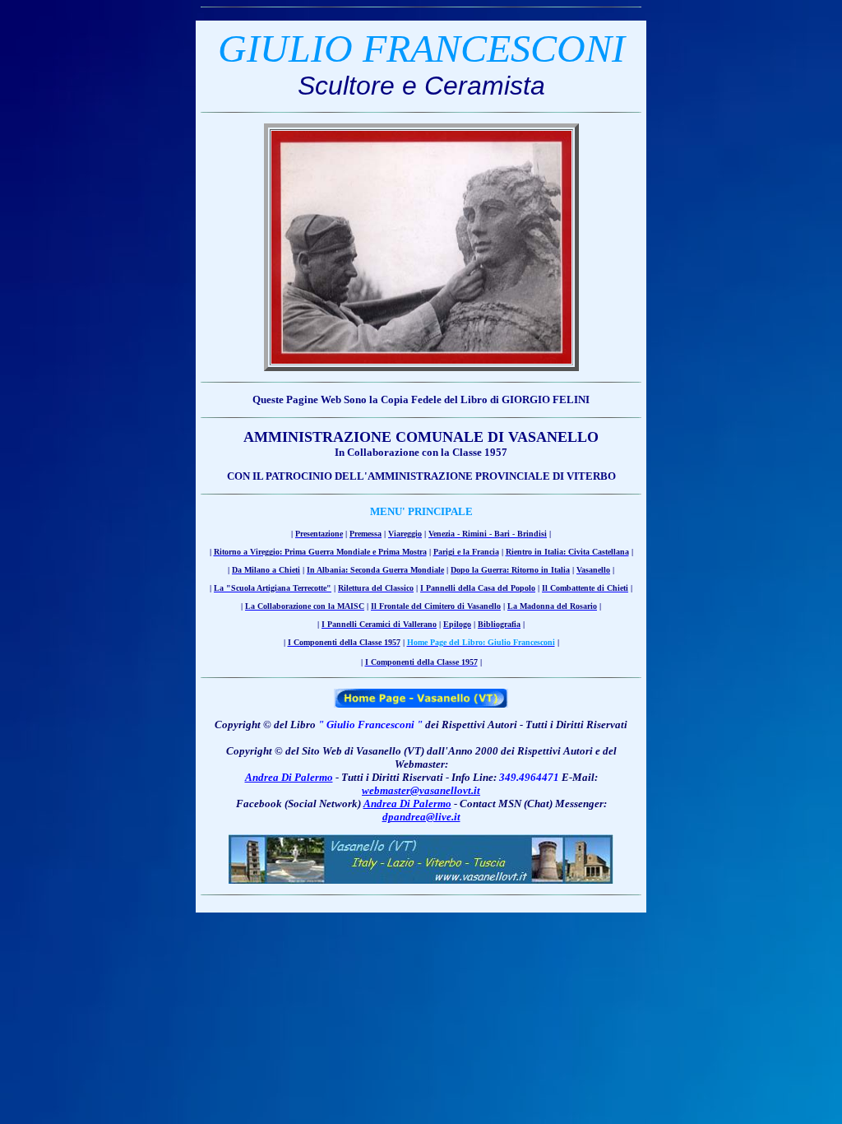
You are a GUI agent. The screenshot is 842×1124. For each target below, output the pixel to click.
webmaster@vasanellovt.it (421, 790)
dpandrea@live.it (421, 816)
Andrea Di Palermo (289, 777)
